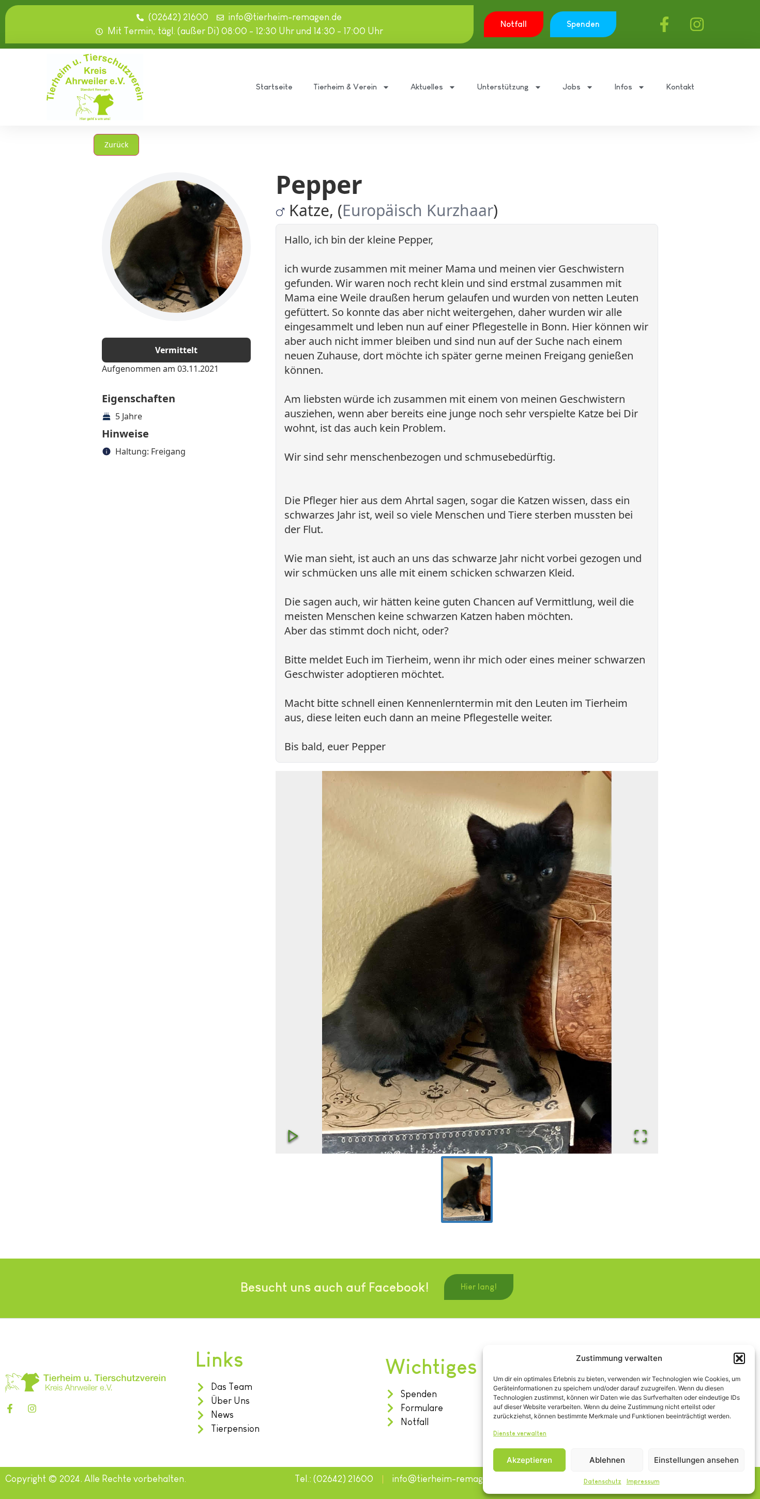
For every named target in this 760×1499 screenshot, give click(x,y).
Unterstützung (503, 86)
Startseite (274, 86)
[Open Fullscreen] (640, 1136)
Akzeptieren (529, 1460)
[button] (739, 1358)
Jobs (572, 86)
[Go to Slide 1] (467, 1189)
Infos (623, 86)
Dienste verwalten (519, 1433)
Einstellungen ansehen (696, 1460)
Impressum (643, 1481)
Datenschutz (602, 1481)
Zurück (116, 144)
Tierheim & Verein (345, 86)
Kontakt (680, 86)
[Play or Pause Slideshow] (293, 1136)
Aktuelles (427, 86)
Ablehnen (607, 1460)
